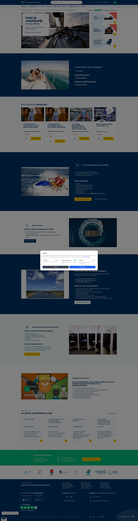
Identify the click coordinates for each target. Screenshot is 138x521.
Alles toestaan (82, 267)
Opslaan (55, 267)
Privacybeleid (86, 256)
